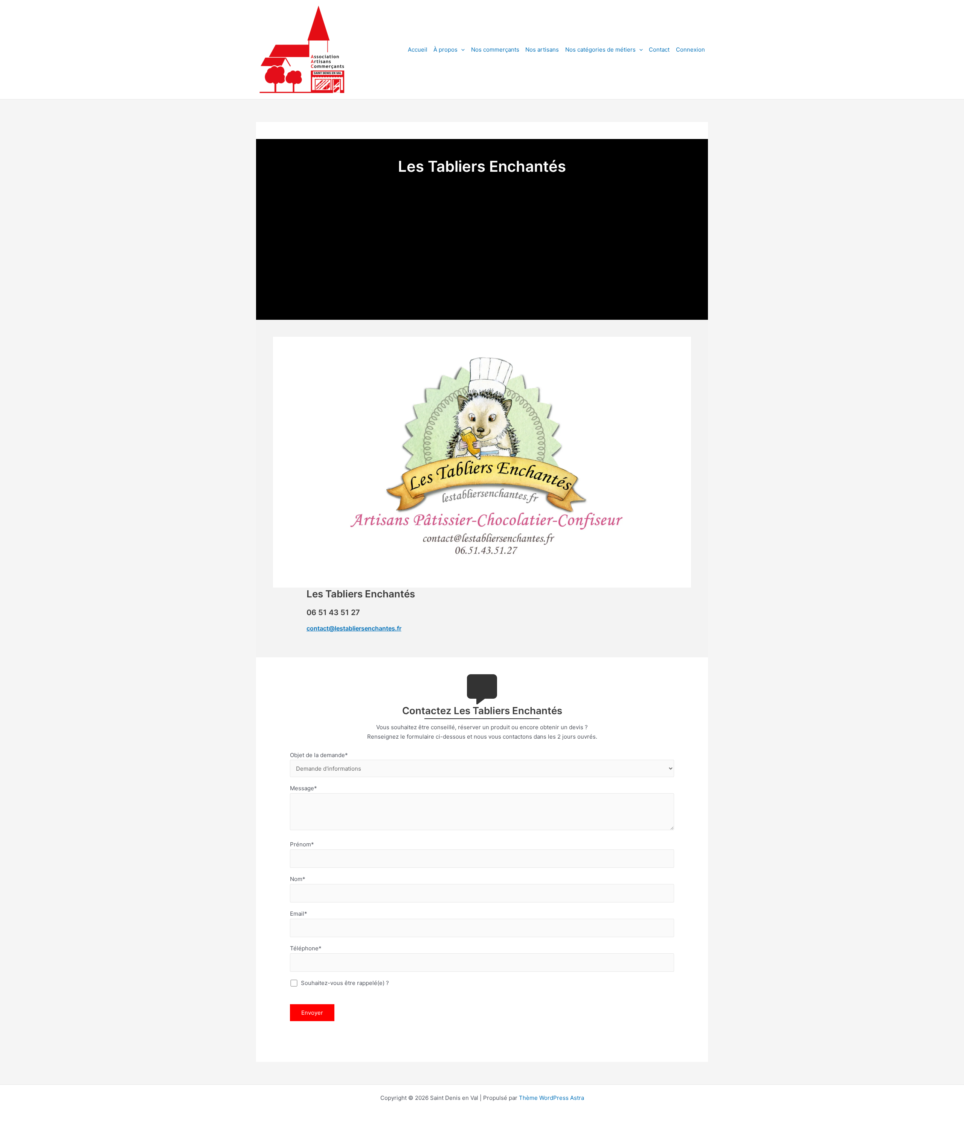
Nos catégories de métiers (600, 49)
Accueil (417, 49)
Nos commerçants (495, 49)
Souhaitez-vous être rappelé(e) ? (344, 982)
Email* (298, 913)
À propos (445, 49)
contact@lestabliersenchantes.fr (354, 628)
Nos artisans (542, 49)
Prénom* (302, 844)
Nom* (297, 879)
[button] (461, 50)
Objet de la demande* (319, 755)
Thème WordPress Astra (551, 1097)
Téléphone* (306, 948)
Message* (303, 788)
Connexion (690, 49)
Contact (659, 49)
